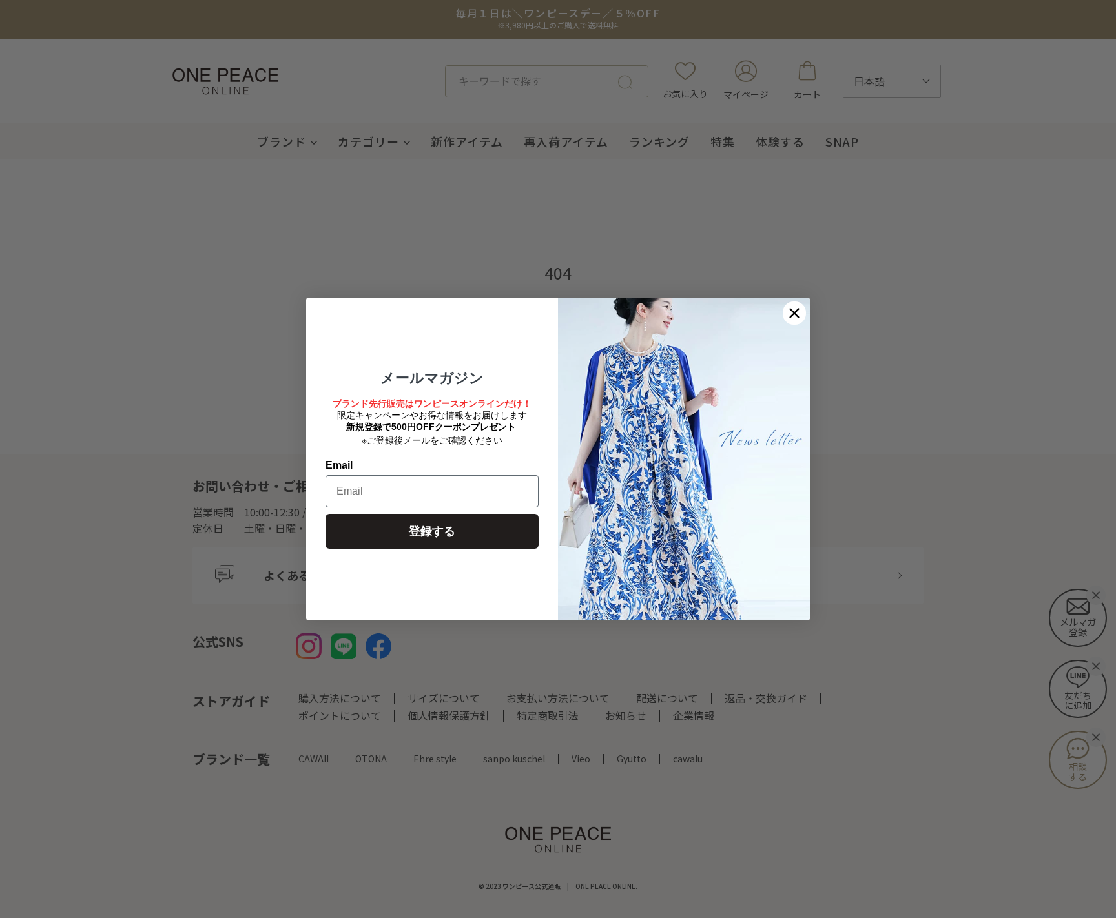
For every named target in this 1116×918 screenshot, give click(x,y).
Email (339, 465)
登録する (432, 531)
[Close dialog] (794, 313)
